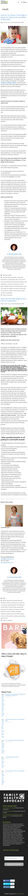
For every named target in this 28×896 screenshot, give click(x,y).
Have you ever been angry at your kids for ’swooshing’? (13, 300)
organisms (4, 613)
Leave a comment (7, 295)
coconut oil (21, 602)
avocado (5, 277)
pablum (7, 286)
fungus (3, 609)
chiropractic (14, 602)
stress (6, 290)
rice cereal (3, 288)
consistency (4, 605)
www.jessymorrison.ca (7, 562)
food (23, 279)
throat (5, 618)
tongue (23, 290)
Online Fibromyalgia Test (8, 811)
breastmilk (13, 277)
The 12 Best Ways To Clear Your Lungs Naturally (14, 770)
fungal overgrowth (18, 607)
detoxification (20, 605)
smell (20, 288)
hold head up (13, 282)
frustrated (7, 282)
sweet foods (16, 290)
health (10, 609)
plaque (9, 613)
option (2, 286)
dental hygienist (12, 605)
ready (24, 286)
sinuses (3, 616)
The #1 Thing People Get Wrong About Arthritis (14, 740)
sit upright (9, 288)
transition (3, 293)
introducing (21, 282)
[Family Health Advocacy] (4, 2)
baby (9, 277)
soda (6, 616)
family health (4, 607)
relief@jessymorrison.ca (7, 559)
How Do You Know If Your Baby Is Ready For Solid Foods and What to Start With (14, 17)
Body (4, 598)
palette (11, 286)
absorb (4, 600)
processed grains (18, 286)
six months (16, 288)
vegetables (9, 293)
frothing (10, 607)
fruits (2, 282)
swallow (10, 290)
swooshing (22, 616)
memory (22, 609)
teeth (2, 618)
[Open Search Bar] (18, 2)
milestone (16, 284)
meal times (10, 284)
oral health (18, 611)
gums (6, 609)
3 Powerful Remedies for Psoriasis (12, 757)
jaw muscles (15, 609)
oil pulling (12, 611)
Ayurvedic (9, 600)
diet (17, 279)
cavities (9, 602)
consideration (11, 279)
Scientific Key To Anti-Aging (8, 807)
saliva (22, 613)
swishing (15, 616)
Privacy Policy (20, 893)
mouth (21, 284)
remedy (18, 613)
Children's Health (7, 275)
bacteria (15, 600)
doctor (20, 279)
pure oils (13, 613)
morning (3, 611)
